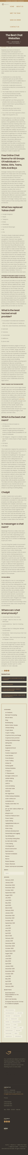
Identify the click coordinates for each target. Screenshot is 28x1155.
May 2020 (8, 961)
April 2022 (8, 905)
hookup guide (9, 766)
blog (6, 720)
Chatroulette (20, 1074)
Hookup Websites (10, 768)
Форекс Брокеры (10, 861)
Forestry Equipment (11, 753)
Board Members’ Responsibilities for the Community (12, 994)
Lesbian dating (9, 778)
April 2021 (8, 933)
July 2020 (8, 956)
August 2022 (8, 895)
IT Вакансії (8, 771)
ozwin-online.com (10, 798)
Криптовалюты (9, 851)
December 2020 (10, 943)
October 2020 (9, 948)
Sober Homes (9, 826)
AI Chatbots (8, 712)
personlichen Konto (9, 1030)
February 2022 (9, 910)
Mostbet (7, 791)
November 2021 (9, 918)
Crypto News (9, 730)
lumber (15, 1024)
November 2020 (10, 946)
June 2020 (8, 958)
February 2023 (9, 880)
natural (15, 1027)
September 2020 (10, 951)
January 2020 (9, 966)
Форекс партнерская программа (14, 866)
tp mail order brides (11, 841)
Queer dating (9, 821)
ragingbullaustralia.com (12, 823)
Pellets (7, 806)
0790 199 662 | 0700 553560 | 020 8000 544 (15, 1)
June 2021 (8, 928)
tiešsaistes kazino (9, 1036)
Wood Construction (11, 849)
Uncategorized (15, 42)
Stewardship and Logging (12, 833)
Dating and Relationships (12, 740)
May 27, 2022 (3, 47)
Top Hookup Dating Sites (12, 838)
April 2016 (8, 981)
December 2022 (10, 885)
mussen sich (8, 1027)
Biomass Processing (11, 715)
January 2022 (9, 913)
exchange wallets (17, 1015)
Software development (12, 831)
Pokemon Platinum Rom (12, 816)
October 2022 (9, 890)
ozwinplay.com (9, 801)
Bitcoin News (9, 717)
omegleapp (7, 1074)
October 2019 (9, 974)
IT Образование (9, 773)
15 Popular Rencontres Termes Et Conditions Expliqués (11, 689)
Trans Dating (9, 843)
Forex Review (9, 755)
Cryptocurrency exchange (13, 735)
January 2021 (9, 941)
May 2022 (8, 903)
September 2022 (10, 893)
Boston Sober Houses (11, 725)
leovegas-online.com (11, 776)
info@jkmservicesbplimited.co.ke (13, 1094)
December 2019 (9, 969)
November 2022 (10, 888)
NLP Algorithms (9, 793)
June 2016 (8, 976)
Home (8, 42)
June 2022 (8, 900)
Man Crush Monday (7, 684)
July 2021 (7, 926)
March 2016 (8, 984)
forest (7, 1018)
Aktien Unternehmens (10, 1010)
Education (8, 745)
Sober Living (8, 828)
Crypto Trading (9, 733)
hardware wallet (14, 1018)
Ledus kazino (8, 1024)
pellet (21, 1027)
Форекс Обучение (10, 864)
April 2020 (8, 963)
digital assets (8, 1015)
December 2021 (9, 915)
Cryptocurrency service (12, 738)
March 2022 (8, 908)
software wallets (8, 1033)
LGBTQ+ (7, 783)
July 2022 (8, 898)
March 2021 (8, 936)
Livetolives (22, 1076)
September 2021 (10, 923)
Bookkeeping (9, 722)
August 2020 (8, 953)
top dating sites (9, 836)
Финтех (7, 856)
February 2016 (9, 986)
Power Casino (9, 818)
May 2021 (8, 931)
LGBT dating (8, 781)
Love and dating (10, 786)
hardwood (7, 1021)
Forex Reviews (9, 758)
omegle (6, 1072)
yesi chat (21, 399)
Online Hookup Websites (12, 796)
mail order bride (10, 788)
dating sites (8, 743)
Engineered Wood (10, 748)
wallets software (18, 1036)
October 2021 (9, 920)
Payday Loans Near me (12, 804)
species (16, 1033)
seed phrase (18, 1030)
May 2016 (8, 979)
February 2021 (9, 938)
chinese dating (9, 728)
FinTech (7, 750)
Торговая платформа (11, 854)
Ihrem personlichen (16, 1021)
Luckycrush (15, 1076)
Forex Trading (9, 760)
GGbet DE (8, 763)
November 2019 (9, 971)
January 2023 (9, 882)
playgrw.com (9, 813)
